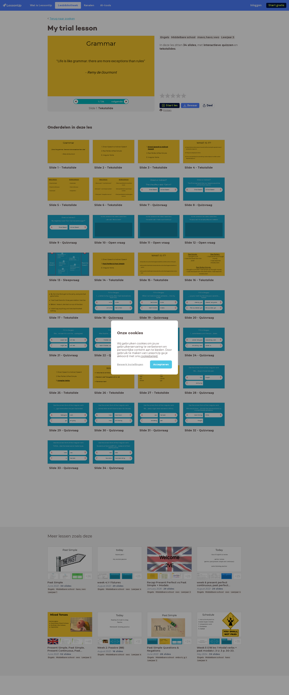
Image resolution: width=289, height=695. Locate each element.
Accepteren (161, 364)
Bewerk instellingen (130, 364)
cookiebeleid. (149, 356)
